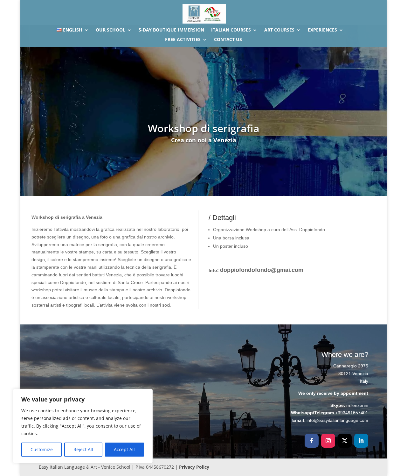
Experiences (322, 30)
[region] (83, 426)
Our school (110, 30)
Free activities (183, 39)
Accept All (124, 449)
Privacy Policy (194, 467)
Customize (42, 449)
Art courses (279, 30)
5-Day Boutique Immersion (171, 30)
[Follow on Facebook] (312, 441)
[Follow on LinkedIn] (361, 441)
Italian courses (231, 30)
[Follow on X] (345, 441)
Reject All (83, 449)
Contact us (228, 39)
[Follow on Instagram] (328, 441)
